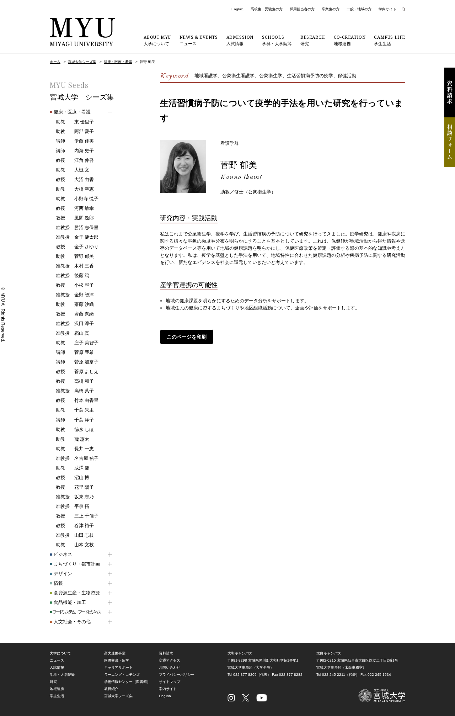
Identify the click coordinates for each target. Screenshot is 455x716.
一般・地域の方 (359, 9)
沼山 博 (72, 477)
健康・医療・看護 (118, 62)
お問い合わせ (169, 667)
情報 (56, 583)
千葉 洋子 (75, 420)
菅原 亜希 (75, 352)
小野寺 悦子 (77, 198)
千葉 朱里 (75, 410)
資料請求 (449, 92)
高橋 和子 (75, 381)
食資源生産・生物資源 (75, 592)
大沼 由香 (75, 179)
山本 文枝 (75, 544)
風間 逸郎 (75, 218)
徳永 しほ (75, 429)
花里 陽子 (75, 487)
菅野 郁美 (238, 165)
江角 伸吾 (75, 160)
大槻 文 (72, 170)
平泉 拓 (72, 506)
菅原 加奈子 (77, 362)
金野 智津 (75, 294)
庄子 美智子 (77, 342)
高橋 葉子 (75, 390)
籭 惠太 (72, 439)
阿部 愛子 (75, 131)
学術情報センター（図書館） (127, 682)
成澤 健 (72, 468)
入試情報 (239, 40)
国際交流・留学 (116, 660)
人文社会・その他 (70, 621)
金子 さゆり (77, 246)
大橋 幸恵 (75, 189)
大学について (157, 40)
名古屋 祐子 (77, 458)
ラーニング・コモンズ (122, 675)
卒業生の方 (330, 9)
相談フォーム (449, 142)
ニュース (199, 40)
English (237, 9)
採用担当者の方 (302, 9)
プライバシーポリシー (176, 675)
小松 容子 (75, 285)
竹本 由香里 (77, 400)
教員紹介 (111, 689)
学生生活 (389, 40)
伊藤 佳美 (75, 141)
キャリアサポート (118, 667)
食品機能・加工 (68, 602)
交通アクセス (169, 660)
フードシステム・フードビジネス (75, 612)
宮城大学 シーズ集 (82, 97)
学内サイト (387, 9)
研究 (312, 40)
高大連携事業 (114, 653)
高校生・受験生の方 (267, 9)
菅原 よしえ (77, 371)
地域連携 (350, 40)
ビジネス (61, 554)
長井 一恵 (75, 448)
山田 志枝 (75, 535)
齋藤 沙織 (75, 304)
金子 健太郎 (77, 237)
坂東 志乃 (75, 496)
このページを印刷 (187, 337)
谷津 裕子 (75, 525)
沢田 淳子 (75, 323)
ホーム (55, 62)
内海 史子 (75, 150)
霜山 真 (72, 333)
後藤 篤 (72, 275)
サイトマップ (169, 682)
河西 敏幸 (75, 208)
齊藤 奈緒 (75, 314)
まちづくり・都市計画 (75, 564)
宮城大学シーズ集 (82, 62)
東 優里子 (75, 121)
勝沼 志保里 (77, 227)
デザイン (61, 573)
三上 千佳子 (77, 516)
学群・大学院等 (277, 40)
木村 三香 (75, 266)
